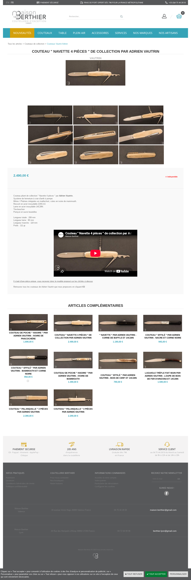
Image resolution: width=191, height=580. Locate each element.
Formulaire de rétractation (106, 483)
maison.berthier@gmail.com (163, 510)
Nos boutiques (57, 480)
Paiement (10, 477)
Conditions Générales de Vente (20, 483)
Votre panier (100, 480)
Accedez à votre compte (105, 477)
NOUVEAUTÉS (22, 33)
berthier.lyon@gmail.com (165, 531)
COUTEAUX (45, 33)
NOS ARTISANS (168, 33)
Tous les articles (15, 44)
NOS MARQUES (142, 33)
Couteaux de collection (34, 44)
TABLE (62, 33)
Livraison (10, 480)
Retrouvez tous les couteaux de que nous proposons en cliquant (49, 287)
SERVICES (121, 33)
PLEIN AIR (79, 33)
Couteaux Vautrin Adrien (57, 44)
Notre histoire (56, 483)
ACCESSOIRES (100, 33)
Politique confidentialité (16, 486)
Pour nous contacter (59, 477)
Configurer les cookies (105, 486)
